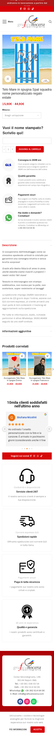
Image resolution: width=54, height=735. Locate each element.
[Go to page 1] (24, 448)
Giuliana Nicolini (27, 417)
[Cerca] (50, 22)
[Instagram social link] (25, 9)
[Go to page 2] (27, 448)
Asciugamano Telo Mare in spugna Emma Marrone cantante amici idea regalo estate (14, 381)
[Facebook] (20, 702)
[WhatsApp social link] (29, 9)
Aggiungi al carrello (30, 149)
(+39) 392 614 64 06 (26, 228)
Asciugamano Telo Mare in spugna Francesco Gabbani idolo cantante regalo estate (39, 381)
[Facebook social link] (20, 9)
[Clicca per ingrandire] (7, 78)
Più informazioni (18, 729)
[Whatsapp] (34, 702)
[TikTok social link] (33, 9)
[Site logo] (31, 21)
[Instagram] (27, 702)
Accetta (37, 729)
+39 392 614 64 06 (35, 690)
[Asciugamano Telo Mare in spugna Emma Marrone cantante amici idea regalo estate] (14, 364)
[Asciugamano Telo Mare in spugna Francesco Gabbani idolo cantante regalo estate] (40, 364)
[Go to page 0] (22, 448)
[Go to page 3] (29, 448)
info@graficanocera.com (31, 693)
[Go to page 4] (31, 448)
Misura (5, 109)
